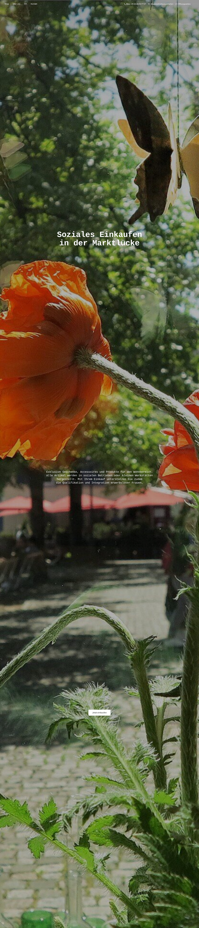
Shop (7, 4)
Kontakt (34, 4)
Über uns (16, 4)
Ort (25, 4)
